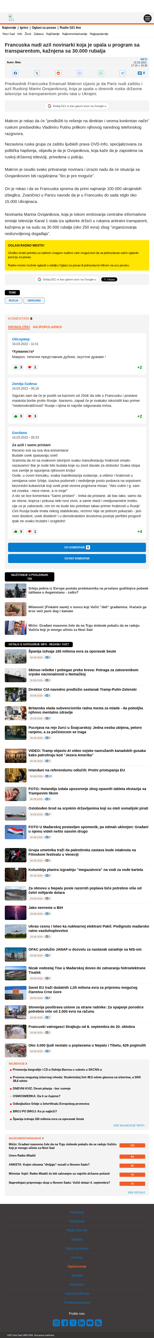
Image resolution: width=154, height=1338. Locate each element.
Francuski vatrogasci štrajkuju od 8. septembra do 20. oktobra (81, 1027)
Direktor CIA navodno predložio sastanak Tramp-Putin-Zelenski (82, 689)
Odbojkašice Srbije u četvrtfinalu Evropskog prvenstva (51, 1103)
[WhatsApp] (101, 73)
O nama (77, 1257)
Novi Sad (9, 34)
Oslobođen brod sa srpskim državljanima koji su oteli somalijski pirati (88, 808)
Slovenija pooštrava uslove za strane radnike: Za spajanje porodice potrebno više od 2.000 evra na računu (86, 1009)
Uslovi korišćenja (77, 1293)
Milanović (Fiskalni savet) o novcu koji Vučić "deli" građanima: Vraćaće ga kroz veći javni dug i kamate (87, 609)
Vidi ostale (136, 1192)
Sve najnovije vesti (128, 1125)
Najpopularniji (47, 327)
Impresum (77, 1284)
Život (28, 34)
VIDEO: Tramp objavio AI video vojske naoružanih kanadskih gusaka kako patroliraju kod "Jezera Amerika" (87, 753)
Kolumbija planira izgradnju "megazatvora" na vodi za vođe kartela (85, 870)
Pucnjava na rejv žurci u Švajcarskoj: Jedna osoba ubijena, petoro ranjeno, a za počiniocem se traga (85, 730)
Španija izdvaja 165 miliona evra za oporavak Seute (72, 651)
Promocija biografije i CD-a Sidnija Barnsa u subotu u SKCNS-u (57, 1069)
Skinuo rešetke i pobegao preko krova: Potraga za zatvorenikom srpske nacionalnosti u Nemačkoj (83, 672)
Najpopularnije (99, 34)
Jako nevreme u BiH (45, 908)
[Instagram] (56, 1322)
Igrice (24, 27)
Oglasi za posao (44, 27)
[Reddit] (58, 73)
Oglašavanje (77, 1266)
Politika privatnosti (77, 1302)
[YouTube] (90, 1322)
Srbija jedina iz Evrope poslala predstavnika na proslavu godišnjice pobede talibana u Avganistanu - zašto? (88, 590)
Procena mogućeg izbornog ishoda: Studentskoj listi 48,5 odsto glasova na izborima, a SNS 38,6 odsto (77, 1078)
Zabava (39, 34)
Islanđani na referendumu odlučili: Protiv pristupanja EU (76, 770)
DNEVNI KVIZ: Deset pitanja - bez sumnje (42, 1088)
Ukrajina (34, 300)
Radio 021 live (70, 27)
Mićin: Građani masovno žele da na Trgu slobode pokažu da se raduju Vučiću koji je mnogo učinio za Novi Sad (83, 627)
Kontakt (77, 1275)
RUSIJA (13, 300)
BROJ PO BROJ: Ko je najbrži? (35, 1111)
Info (19, 34)
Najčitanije (53, 34)
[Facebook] (15, 73)
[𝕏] (37, 73)
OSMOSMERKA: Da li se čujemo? (36, 1096)
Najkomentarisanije (74, 34)
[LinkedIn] (81, 1322)
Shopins (77, 1239)
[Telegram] (122, 73)
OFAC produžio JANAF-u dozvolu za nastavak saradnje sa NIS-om (85, 949)
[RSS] (98, 1322)
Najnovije (9, 27)
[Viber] (79, 73)
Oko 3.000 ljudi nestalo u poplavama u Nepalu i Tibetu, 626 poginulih (87, 1045)
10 (50, 776)
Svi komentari (76, 547)
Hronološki (19, 327)
